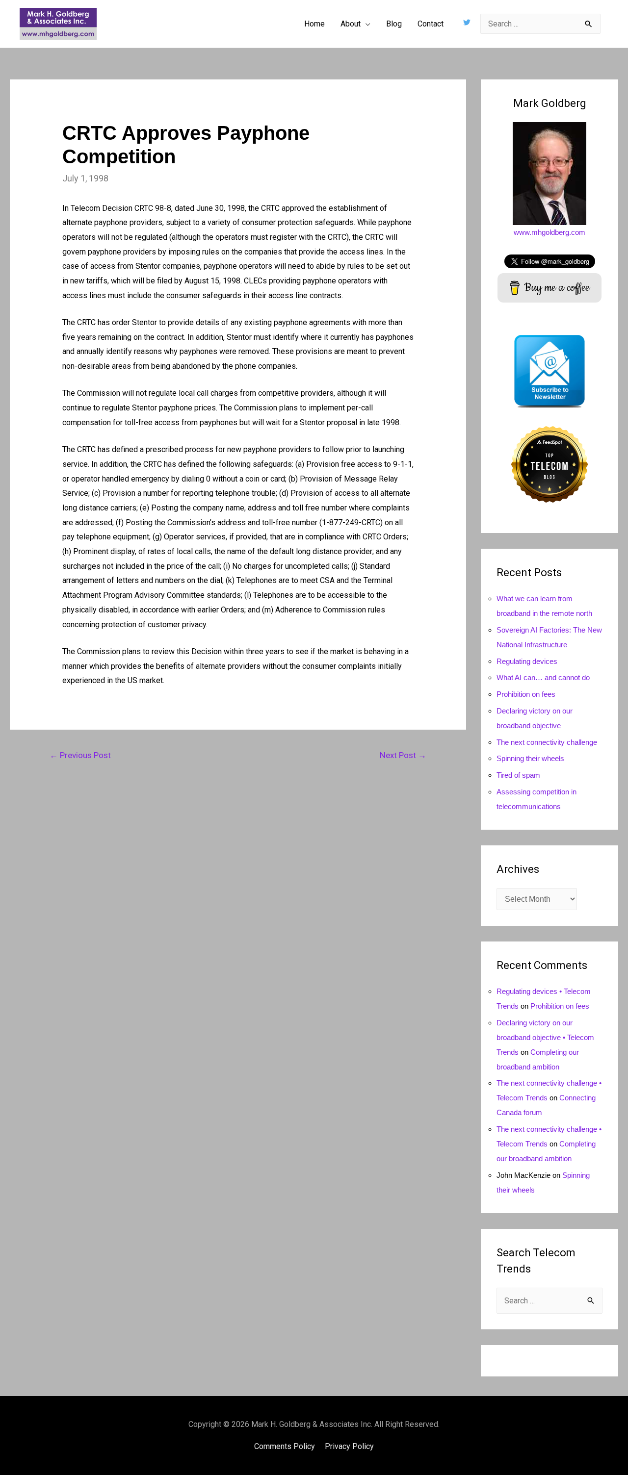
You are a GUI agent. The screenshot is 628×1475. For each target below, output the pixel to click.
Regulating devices (527, 661)
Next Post (403, 755)
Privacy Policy (349, 1446)
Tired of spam (518, 775)
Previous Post (80, 755)
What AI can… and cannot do (543, 677)
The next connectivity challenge (547, 742)
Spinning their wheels (530, 758)
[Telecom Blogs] (549, 463)
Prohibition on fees (526, 694)
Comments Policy (284, 1446)
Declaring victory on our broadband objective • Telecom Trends (545, 1037)
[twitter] (468, 22)
